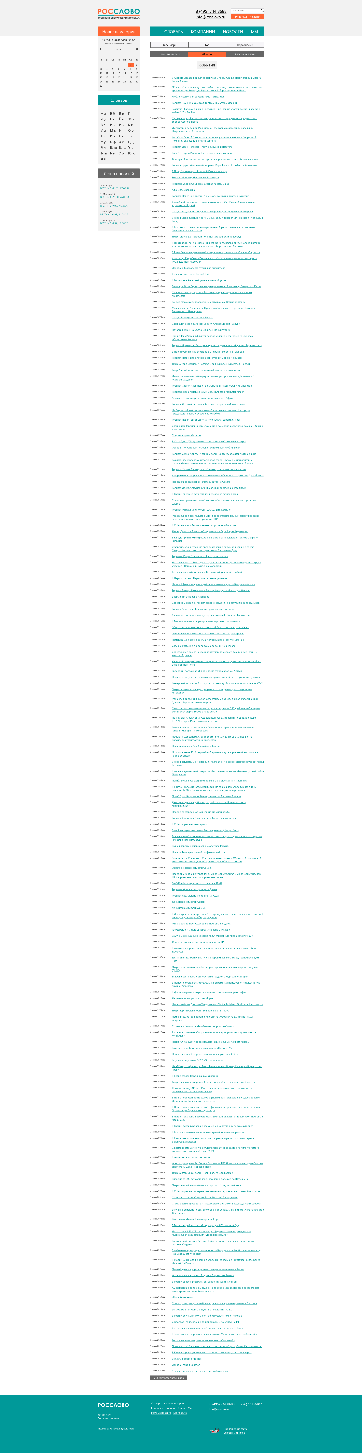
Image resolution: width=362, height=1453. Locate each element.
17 (101, 77)
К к (130, 124)
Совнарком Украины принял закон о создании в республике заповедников (216, 602)
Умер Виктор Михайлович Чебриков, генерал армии (202, 1172)
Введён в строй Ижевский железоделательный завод (202, 153)
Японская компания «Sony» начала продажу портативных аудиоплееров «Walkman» (214, 1033)
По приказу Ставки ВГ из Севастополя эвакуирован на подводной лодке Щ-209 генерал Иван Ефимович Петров (214, 719)
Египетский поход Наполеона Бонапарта (195, 177)
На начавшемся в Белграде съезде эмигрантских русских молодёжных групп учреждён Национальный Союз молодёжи (216, 564)
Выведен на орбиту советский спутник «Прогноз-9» (202, 1048)
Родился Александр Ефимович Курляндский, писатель (203, 609)
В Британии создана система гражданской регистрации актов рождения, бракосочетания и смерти (214, 228)
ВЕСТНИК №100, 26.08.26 (115, 197)
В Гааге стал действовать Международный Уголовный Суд (205, 1225)
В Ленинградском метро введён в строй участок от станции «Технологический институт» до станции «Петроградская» (217, 915)
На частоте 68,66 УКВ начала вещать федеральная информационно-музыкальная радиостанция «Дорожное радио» (211, 1233)
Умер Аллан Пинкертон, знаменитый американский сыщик (206, 370)
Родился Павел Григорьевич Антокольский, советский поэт (206, 419)
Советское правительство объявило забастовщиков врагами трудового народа (214, 501)
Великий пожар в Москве (187, 1358)
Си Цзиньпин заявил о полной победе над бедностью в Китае (207, 1328)
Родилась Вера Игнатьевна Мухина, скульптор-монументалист (208, 391)
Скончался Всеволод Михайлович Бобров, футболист (203, 1026)
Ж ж (131, 119)
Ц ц (131, 141)
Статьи (181, 1408)
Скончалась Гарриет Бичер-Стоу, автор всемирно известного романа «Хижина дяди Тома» (217, 427)
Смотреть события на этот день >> (118, 43)
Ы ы (104, 153)
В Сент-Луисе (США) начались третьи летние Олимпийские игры (209, 441)
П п (103, 136)
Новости (233, 31)
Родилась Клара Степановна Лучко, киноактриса (200, 556)
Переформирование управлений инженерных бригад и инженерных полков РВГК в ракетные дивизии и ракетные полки (216, 875)
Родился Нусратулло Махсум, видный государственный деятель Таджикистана (217, 345)
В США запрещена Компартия (189, 824)
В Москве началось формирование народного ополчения (206, 621)
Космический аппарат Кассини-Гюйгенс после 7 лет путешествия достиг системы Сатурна (213, 1242)
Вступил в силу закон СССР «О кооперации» (197, 1060)
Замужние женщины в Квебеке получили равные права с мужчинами (212, 935)
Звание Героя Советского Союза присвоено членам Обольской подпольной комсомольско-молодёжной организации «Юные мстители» (216, 859)
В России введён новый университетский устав (199, 280)
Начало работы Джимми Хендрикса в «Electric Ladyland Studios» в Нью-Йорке (217, 1004)
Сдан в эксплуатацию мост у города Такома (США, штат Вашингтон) (211, 615)
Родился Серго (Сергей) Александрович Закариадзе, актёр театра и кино (214, 453)
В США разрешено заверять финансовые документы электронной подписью (216, 1191)
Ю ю (131, 153)
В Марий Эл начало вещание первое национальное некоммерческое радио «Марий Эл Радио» (216, 1261)
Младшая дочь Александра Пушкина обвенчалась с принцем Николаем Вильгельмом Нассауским (214, 309)
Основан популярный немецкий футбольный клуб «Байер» (206, 447)
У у (103, 141)
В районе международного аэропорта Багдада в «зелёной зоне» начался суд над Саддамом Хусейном (216, 1252)
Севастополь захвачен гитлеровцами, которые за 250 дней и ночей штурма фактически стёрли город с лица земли (216, 710)
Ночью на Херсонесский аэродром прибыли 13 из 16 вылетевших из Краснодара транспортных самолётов (212, 738)
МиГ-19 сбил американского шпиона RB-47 (197, 883)
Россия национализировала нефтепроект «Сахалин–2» (203, 1340)
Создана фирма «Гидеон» (186, 435)
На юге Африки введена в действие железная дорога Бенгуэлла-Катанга (213, 584)
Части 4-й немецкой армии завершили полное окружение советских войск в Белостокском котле (216, 663)
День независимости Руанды (188, 901)
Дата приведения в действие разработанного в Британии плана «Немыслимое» (209, 804)
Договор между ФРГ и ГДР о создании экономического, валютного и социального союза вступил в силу (212, 1089)
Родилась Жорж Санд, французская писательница (200, 183)
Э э (121, 153)
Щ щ (122, 147)
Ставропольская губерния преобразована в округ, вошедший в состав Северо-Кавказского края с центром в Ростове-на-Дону (213, 548)
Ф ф (113, 141)
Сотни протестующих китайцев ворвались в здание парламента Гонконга (214, 1303)
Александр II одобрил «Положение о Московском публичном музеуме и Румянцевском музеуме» (214, 260)
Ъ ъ (130, 147)
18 (107, 77)
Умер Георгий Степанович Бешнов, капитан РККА (200, 1010)
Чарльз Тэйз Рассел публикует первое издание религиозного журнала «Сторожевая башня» (212, 337)
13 (119, 73)
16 (137, 73)
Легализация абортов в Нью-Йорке (192, 998)
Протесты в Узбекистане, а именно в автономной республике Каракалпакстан (217, 1346)
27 (119, 81)
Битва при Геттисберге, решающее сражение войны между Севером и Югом (216, 286)
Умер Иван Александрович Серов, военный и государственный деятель (213, 1082)
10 (101, 73)
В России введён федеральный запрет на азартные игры (204, 1281)
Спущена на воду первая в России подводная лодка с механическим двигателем (212, 294)
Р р (112, 136)
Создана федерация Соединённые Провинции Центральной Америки (212, 211)
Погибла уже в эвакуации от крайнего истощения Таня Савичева (209, 780)
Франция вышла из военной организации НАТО (200, 942)
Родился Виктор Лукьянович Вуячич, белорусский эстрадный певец (211, 590)
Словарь (173, 31)
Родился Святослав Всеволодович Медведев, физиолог (204, 818)
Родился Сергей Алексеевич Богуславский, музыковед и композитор (212, 385)
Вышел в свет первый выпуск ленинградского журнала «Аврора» (210, 976)
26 (113, 81)
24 (101, 81)
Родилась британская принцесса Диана (194, 889)
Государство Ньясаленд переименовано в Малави (201, 929)
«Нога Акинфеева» (182, 1297)
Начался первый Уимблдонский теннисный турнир (201, 329)
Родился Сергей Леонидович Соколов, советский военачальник (209, 469)
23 (137, 77)
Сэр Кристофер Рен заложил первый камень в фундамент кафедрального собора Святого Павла (214, 120)
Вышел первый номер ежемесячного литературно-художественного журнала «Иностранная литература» (217, 838)
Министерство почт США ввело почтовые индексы (201, 923)
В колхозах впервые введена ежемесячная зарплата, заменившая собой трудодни (214, 949)
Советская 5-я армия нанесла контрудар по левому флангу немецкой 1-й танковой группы (214, 653)
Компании (203, 31)
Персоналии (245, 45)
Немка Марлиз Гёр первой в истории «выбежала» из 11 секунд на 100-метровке (213, 1018)
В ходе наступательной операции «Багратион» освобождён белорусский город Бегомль (218, 763)
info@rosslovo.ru (210, 16)
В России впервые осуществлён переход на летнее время (205, 494)
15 (131, 73)
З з (103, 124)
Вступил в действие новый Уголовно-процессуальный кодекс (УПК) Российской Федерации (218, 1211)
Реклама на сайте (247, 16)
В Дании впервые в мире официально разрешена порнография (209, 992)
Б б (112, 113)
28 (124, 81)
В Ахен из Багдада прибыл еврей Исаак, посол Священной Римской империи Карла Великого (216, 79)
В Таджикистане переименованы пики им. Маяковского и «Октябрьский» (214, 1334)
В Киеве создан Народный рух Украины (195, 1075)
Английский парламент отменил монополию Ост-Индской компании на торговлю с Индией (213, 203)
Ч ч (103, 147)
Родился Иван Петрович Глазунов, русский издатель (202, 146)
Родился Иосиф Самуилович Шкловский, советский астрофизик (209, 487)
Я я (103, 158)
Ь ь (112, 153)
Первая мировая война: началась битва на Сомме (201, 481)
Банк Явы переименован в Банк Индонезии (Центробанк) (205, 830)
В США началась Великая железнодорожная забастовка (204, 525)
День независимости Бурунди (189, 907)
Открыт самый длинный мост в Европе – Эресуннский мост (206, 1185)
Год (207, 45)
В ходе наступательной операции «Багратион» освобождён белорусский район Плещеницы (218, 772)
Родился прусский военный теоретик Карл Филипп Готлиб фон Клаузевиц (214, 165)
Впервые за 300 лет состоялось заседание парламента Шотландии (210, 1179)
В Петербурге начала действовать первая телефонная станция (208, 351)
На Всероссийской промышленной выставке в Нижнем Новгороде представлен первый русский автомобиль (211, 412)
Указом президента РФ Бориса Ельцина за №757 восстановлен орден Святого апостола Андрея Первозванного (217, 1165)
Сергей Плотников (234, 1432)
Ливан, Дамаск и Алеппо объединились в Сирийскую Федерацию (210, 531)
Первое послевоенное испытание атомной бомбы (201, 812)
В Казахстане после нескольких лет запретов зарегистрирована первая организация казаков (213, 1139)
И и (113, 124)
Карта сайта (180, 1412)
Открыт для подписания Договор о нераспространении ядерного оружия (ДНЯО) (215, 968)
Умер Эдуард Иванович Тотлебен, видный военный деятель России (211, 363)
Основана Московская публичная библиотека (198, 268)
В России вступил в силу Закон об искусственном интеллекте (207, 1315)
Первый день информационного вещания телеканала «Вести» (208, 1269)
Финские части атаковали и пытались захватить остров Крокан (208, 633)
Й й (122, 124)
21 (124, 77)
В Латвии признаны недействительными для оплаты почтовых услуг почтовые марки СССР (217, 1118)
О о (131, 130)
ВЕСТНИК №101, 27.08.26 (115, 188)
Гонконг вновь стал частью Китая (191, 1157)
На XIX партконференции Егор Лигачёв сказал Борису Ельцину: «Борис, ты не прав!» (217, 1068)
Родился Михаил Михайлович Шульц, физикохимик (201, 509)
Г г (130, 113)
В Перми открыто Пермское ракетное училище (199, 578)
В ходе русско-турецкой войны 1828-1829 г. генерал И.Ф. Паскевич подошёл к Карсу (217, 219)
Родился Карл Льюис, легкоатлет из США (195, 895)
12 (113, 73)
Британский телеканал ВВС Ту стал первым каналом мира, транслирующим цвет (215, 959)
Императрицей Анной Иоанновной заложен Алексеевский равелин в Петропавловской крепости (212, 129)
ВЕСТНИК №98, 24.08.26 (114, 214)
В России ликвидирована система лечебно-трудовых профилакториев (212, 1126)
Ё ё (121, 119)
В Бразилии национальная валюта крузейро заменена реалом (208, 1132)
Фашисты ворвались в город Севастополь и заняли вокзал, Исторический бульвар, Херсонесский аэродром (215, 700)
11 (107, 73)
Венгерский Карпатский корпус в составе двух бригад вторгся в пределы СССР (217, 683)
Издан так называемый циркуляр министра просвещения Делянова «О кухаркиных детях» (213, 377)
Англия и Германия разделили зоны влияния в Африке (203, 398)
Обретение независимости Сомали (192, 867)
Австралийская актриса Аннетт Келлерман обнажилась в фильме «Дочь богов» (218, 475)
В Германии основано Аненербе (190, 596)
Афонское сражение (183, 189)
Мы (254, 31)
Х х (121, 141)
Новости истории (174, 1403)
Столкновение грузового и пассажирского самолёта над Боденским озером (216, 1203)
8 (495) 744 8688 (211, 11)
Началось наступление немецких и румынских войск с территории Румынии (216, 677)
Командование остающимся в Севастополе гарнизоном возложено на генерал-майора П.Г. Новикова (213, 728)
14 (124, 73)
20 (119, 77)
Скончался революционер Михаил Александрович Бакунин (206, 323)
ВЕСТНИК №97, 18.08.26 (114, 223)
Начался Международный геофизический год (198, 852)
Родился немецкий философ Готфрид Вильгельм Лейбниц (205, 102)
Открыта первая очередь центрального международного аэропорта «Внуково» (212, 691)
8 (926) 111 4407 (249, 1404)
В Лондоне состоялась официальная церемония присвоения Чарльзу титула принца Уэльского (216, 984)
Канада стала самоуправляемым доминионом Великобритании (208, 302)
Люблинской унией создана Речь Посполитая (198, 96)
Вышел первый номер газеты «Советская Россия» (200, 846)
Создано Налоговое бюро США (190, 274)
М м (113, 130)
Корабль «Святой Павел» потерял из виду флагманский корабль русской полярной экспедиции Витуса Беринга (214, 138)
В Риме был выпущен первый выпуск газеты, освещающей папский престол (216, 252)
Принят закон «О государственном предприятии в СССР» (205, 1054)
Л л (103, 130)
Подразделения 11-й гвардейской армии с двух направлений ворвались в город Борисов (215, 753)
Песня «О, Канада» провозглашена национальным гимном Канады (210, 1041)
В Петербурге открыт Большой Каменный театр (199, 171)
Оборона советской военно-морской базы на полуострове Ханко (210, 627)
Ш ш (113, 147)
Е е (112, 119)
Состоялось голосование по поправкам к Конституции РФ (205, 1321)
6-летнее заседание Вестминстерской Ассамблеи (200, 1371)
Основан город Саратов (186, 1364)
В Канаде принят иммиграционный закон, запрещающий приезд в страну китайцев (215, 539)
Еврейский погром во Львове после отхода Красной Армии (207, 671)
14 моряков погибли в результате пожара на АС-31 (202, 1309)
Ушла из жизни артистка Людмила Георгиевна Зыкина (203, 1275)
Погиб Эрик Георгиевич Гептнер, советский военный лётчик (206, 796)
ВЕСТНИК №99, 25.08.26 (114, 205)
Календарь (169, 45)
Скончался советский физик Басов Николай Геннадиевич (205, 1197)
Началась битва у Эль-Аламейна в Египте (195, 746)
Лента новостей (119, 173)
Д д (103, 119)
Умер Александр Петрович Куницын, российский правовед (206, 236)
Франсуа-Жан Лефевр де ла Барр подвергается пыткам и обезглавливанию (215, 159)
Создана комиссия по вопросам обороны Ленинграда (203, 645)
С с (121, 136)
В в (121, 113)
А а (103, 113)
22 (131, 77)
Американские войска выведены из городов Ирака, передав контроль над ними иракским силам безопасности (215, 1289)
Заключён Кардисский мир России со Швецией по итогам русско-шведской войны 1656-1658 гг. (216, 110)
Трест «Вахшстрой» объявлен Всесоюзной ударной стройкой (207, 572)
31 (101, 85)
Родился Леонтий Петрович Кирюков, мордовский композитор (209, 404)
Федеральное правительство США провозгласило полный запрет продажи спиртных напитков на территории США (215, 517)
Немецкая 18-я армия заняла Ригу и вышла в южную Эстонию (208, 639)
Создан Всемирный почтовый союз (192, 317)
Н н (121, 130)
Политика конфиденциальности (116, 1428)
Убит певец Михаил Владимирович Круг (195, 1219)
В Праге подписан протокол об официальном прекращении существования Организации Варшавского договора (216, 1099)
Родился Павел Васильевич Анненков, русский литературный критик (211, 196)
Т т (130, 136)
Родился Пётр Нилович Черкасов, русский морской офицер (207, 357)
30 (137, 81)
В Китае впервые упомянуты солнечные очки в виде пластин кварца (212, 1352)
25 (107, 81)
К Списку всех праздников (168, 1377)
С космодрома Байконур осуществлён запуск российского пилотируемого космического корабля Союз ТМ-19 (215, 1149)
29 (131, 81)
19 (113, 77)
